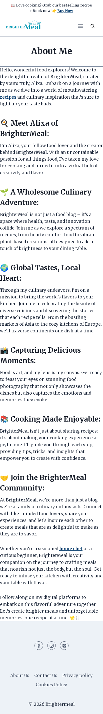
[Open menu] (80, 26)
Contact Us (45, 675)
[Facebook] (38, 645)
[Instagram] (51, 645)
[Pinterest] (64, 645)
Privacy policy (77, 675)
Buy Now (65, 10)
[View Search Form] (92, 26)
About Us (19, 675)
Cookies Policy (51, 685)
